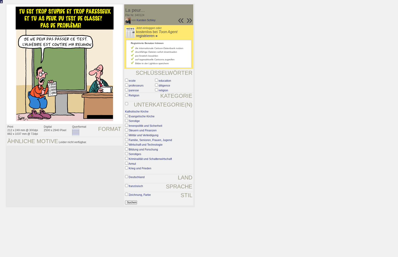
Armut (132, 163)
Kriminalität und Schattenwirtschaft (150, 159)
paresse (134, 90)
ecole (132, 80)
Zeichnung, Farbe (140, 194)
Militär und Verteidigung (143, 135)
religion (163, 90)
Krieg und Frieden (140, 168)
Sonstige (134, 121)
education (165, 80)
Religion (134, 95)
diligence (164, 85)
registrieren (147, 36)
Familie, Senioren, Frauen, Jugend (150, 140)
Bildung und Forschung (143, 149)
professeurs (136, 85)
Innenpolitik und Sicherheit (145, 125)
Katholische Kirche (137, 111)
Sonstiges (135, 154)
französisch (136, 186)
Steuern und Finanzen (143, 130)
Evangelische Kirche (142, 116)
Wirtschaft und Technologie (146, 144)
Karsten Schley (146, 20)
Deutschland (137, 177)
